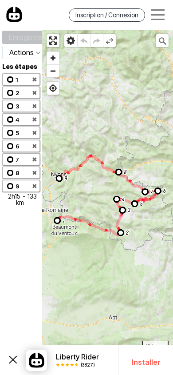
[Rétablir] (96, 40)
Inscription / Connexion (106, 15)
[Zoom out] (53, 70)
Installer (146, 362)
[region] (107, 202)
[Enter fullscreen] (53, 40)
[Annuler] (83, 40)
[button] (21, 79)
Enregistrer (26, 37)
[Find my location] (53, 88)
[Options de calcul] (70, 40)
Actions (21, 52)
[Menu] (158, 15)
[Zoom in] (53, 58)
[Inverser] (109, 40)
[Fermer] (13, 360)
